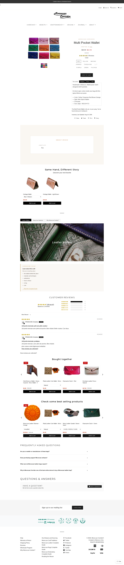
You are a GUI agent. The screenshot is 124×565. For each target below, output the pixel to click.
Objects (42, 25)
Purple (78, 67)
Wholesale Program (26, 547)
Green (86, 67)
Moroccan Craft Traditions (49, 540)
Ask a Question (95, 486)
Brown (93, 61)
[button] (83, 55)
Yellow (85, 61)
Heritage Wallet (27, 194)
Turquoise (88, 64)
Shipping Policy (25, 543)
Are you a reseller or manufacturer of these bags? (54, 451)
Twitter (67, 540)
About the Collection (38, 220)
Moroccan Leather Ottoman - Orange (31, 424)
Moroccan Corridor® (98, 538)
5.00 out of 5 (50, 304)
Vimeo (67, 552)
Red (78, 61)
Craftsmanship (56, 25)
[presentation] (21, 374)
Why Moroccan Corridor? (53, 220)
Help (21, 538)
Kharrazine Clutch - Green (90, 423)
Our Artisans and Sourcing (49, 538)
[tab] (75, 81)
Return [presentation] (87, 81)
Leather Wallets (26, 220)
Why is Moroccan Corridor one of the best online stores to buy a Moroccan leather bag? (54, 470)
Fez (91, 46)
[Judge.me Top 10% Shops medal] (82, 520)
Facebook (68, 538)
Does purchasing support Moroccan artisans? (54, 458)
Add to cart (32, 203)
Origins (70, 25)
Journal (81, 25)
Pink (95, 64)
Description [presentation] (75, 81)
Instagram (68, 545)
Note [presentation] (92, 81)
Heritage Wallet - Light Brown (51, 194)
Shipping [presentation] (82, 81)
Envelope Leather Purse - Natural (90, 381)
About (91, 25)
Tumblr (67, 547)
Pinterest (68, 543)
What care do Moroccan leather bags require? (54, 464)
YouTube (68, 550)
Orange (78, 64)
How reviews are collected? (30, 348)
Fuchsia (94, 67)
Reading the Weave (48, 556)
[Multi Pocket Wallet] (44, 65)
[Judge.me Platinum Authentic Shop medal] (68, 520)
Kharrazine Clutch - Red (69, 381)
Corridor (31, 25)
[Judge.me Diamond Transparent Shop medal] (61, 520)
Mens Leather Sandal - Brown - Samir (71, 424)
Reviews (22, 545)
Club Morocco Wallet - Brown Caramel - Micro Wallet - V (31, 381)
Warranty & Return (25, 540)
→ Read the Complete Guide (30, 288)
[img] (26, 319)
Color (86, 57)
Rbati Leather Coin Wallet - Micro (52, 381)
